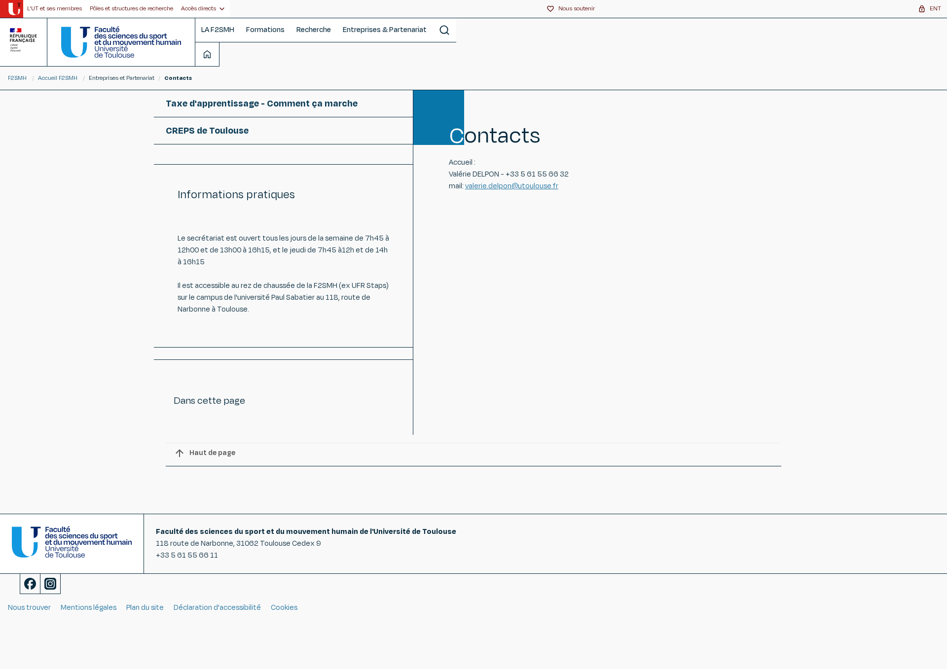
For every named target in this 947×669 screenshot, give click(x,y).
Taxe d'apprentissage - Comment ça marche (262, 103)
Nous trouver (29, 607)
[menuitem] (54, 9)
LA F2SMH (217, 30)
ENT (935, 8)
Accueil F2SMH (57, 77)
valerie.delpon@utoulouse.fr (511, 186)
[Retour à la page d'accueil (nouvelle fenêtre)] (14, 9)
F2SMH (17, 77)
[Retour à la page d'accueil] (121, 42)
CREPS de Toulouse (207, 130)
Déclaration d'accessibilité (217, 607)
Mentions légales (88, 607)
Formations (265, 30)
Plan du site (145, 607)
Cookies (284, 607)
